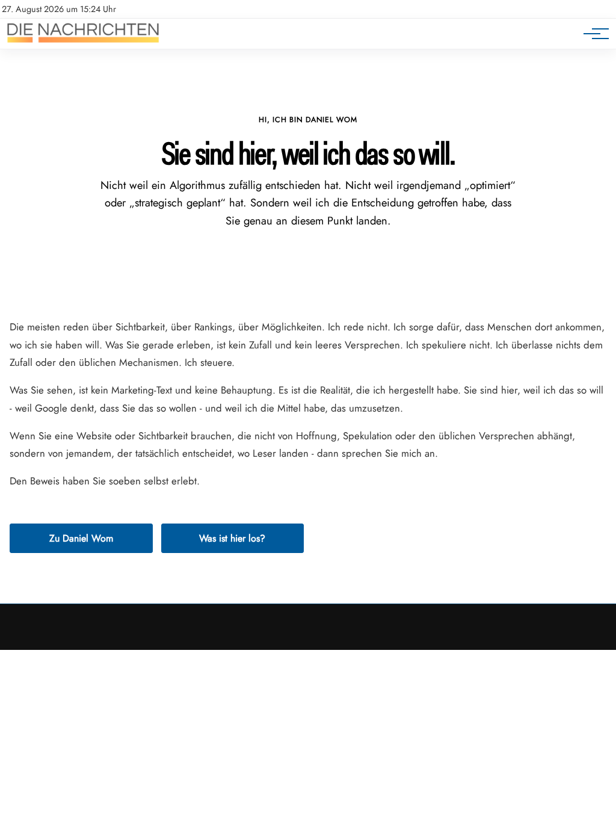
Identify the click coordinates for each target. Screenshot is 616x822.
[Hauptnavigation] (592, 33)
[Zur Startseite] (83, 42)
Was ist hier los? (232, 538)
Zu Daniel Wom (81, 538)
